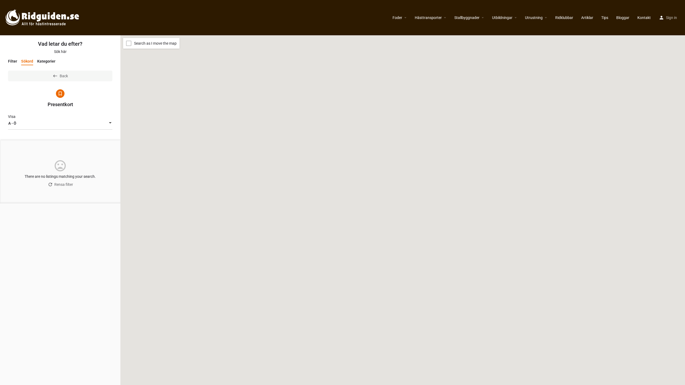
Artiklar (587, 18)
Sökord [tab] (27, 61)
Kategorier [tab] (46, 61)
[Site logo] (43, 17)
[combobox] (60, 123)
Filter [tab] (12, 61)
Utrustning (534, 18)
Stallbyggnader (467, 18)
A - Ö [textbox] (12, 123)
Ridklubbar (564, 18)
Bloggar (622, 18)
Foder (397, 18)
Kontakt (644, 18)
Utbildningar (502, 18)
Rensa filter (63, 184)
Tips (604, 18)
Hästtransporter (428, 18)
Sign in (671, 18)
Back (64, 76)
